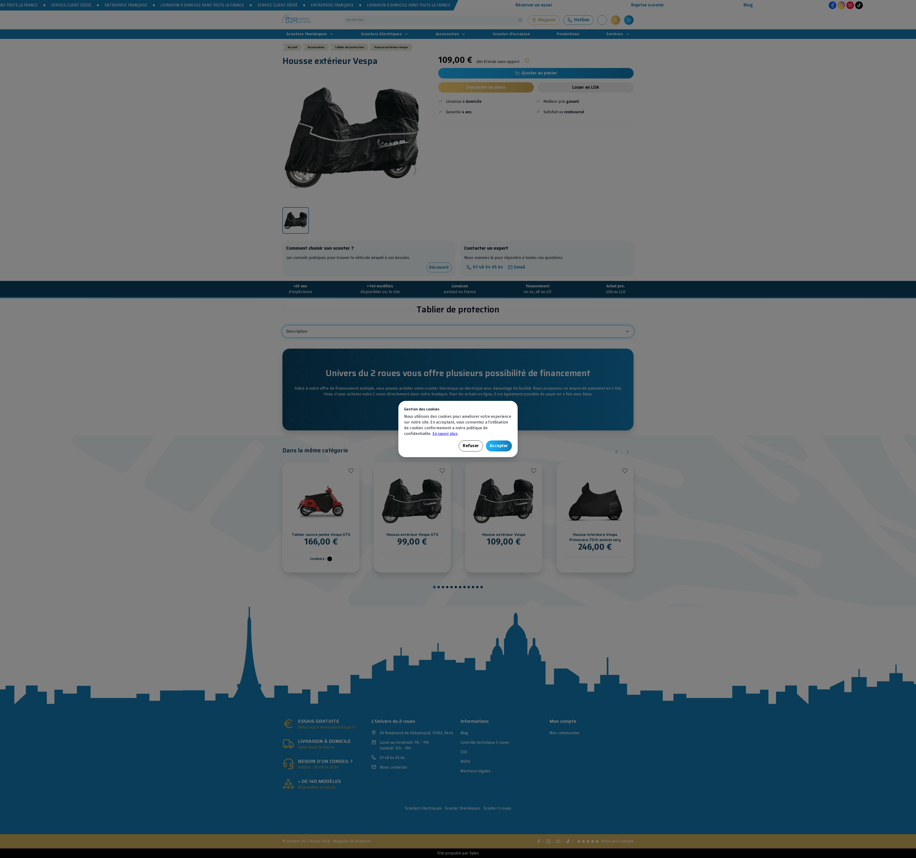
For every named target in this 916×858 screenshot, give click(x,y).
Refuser (471, 445)
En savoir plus (445, 433)
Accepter (499, 445)
